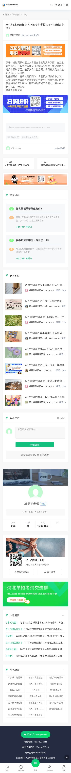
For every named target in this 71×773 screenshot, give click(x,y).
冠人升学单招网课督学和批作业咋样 (15, 716)
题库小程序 (15, 690)
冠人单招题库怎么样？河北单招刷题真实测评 (45, 301)
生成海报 (61, 148)
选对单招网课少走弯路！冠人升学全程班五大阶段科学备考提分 (45, 285)
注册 (66, 4)
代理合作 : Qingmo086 (37, 734)
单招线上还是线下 (15, 678)
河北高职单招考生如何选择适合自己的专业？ (18, 165)
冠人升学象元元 (35, 709)
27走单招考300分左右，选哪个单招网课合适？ (15, 709)
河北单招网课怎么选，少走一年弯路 (45, 365)
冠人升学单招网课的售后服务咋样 (35, 716)
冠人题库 (35, 690)
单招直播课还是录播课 (56, 709)
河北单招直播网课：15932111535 (44, 354)
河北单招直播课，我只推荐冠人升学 (45, 397)
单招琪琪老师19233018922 (41, 290)
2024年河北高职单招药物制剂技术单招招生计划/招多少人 (40, 635)
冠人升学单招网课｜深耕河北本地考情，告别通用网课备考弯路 (45, 381)
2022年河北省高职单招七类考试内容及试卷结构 (39, 656)
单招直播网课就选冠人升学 (35, 703)
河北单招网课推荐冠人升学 (56, 678)
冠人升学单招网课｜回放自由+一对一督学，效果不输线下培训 (45, 317)
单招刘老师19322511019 (40, 370)
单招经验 (16, 14)
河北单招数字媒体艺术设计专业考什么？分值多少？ (42, 622)
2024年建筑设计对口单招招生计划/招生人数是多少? (44, 642)
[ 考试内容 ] (12, 622)
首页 (7, 14)
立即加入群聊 (16, 600)
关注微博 (51, 572)
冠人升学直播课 (35, 684)
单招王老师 (15, 35)
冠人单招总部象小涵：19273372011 (45, 306)
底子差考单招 (35, 696)
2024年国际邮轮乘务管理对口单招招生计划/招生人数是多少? (44, 629)
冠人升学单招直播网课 (56, 697)
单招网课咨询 (23, 572)
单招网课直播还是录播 (35, 678)
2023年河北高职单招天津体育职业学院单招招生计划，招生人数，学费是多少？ (42, 649)
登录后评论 (35, 444)
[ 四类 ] (9, 635)
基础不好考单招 (15, 696)
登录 (57, 4)
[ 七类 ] (9, 656)
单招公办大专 (56, 690)
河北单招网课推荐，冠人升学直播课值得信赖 (45, 349)
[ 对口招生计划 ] (14, 629)
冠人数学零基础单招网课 (56, 703)
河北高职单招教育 (29, 137)
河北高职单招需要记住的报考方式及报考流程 (53, 165)
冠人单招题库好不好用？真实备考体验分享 (45, 333)
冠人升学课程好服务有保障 (15, 703)
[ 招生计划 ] (12, 649)
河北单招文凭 (13, 137)
